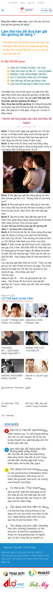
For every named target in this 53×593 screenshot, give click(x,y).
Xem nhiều (11, 424)
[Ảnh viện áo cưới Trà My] (39, 588)
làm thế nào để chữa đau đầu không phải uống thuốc (28, 450)
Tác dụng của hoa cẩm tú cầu (28, 507)
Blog (23, 3)
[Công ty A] (14, 575)
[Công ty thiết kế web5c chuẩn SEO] (39, 575)
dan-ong (10, 416)
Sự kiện (40, 3)
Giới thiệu (13, 3)
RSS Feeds (30, 547)
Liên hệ (31, 3)
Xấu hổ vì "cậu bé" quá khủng (27, 430)
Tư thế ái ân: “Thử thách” (25, 488)
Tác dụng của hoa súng (24, 469)
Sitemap (7, 547)
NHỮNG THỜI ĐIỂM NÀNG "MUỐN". (28, 74)
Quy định (18, 547)
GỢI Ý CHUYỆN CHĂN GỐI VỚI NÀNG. (29, 77)
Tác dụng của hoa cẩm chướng (29, 525)
